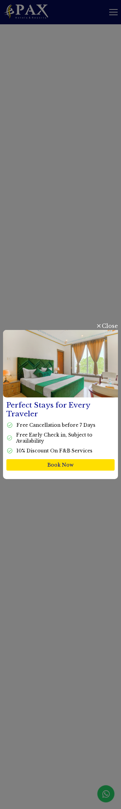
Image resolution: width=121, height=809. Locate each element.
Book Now (60, 465)
